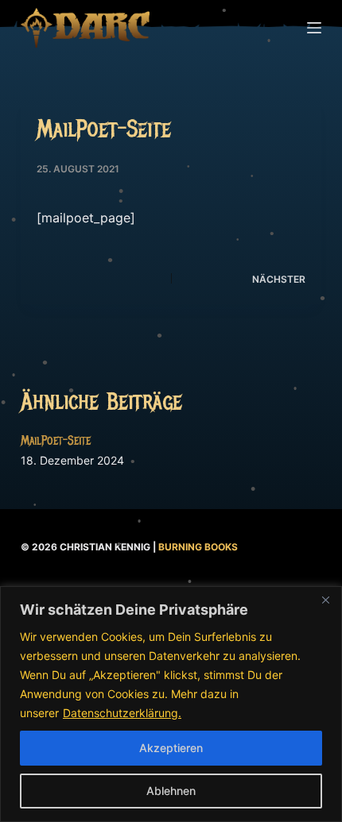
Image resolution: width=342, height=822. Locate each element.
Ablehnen (171, 790)
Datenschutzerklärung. (122, 713)
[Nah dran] (325, 599)
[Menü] (314, 28)
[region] (171, 704)
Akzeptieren (171, 747)
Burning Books (198, 547)
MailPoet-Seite (56, 441)
